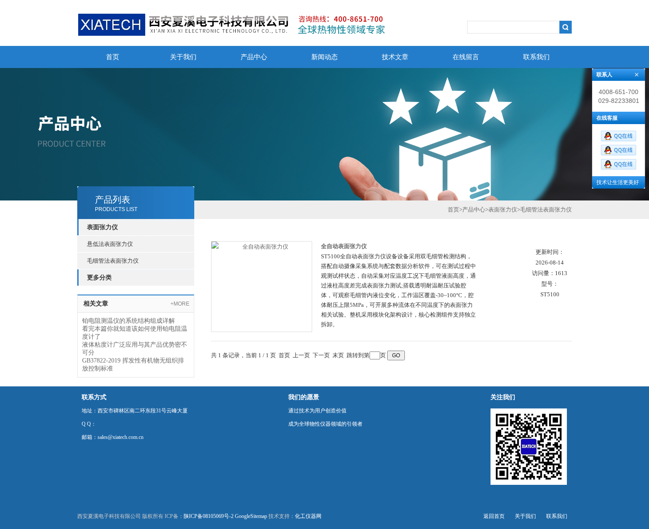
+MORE (179, 304)
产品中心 (254, 56)
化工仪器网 (308, 516)
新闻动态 (324, 56)
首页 (112, 56)
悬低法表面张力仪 (110, 244)
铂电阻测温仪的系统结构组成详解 (128, 320)
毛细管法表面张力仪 (113, 260)
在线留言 (466, 56)
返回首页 (494, 516)
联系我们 (536, 56)
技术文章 (395, 56)
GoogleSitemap (251, 516)
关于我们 (183, 56)
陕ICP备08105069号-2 (209, 516)
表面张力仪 (502, 209)
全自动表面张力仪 (344, 246)
